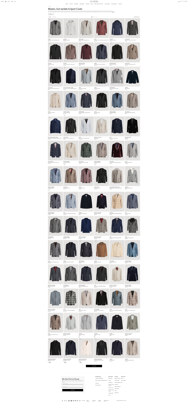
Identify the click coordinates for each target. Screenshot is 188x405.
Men (5, 1)
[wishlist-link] (183, 1)
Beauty (8, 1)
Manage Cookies (99, 400)
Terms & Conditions (87, 400)
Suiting (50, 6)
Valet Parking (117, 388)
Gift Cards (116, 384)
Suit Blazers (50, 14)
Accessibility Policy (94, 400)
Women (2, 1)
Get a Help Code (98, 385)
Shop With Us (110, 382)
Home (12, 1)
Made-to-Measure (117, 386)
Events (116, 390)
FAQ (121, 382)
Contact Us (97, 383)
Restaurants (116, 392)
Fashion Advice (117, 380)
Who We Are (110, 378)
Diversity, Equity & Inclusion (111, 385)
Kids (15, 1)
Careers (109, 380)
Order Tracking (123, 380)
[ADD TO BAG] (60, 37)
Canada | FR (79, 400)
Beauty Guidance (117, 378)
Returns (122, 378)
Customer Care (110, 387)
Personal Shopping (118, 382)
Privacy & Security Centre (111, 390)
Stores (109, 395)
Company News (110, 393)
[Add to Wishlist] (62, 37)
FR (180, 1)
